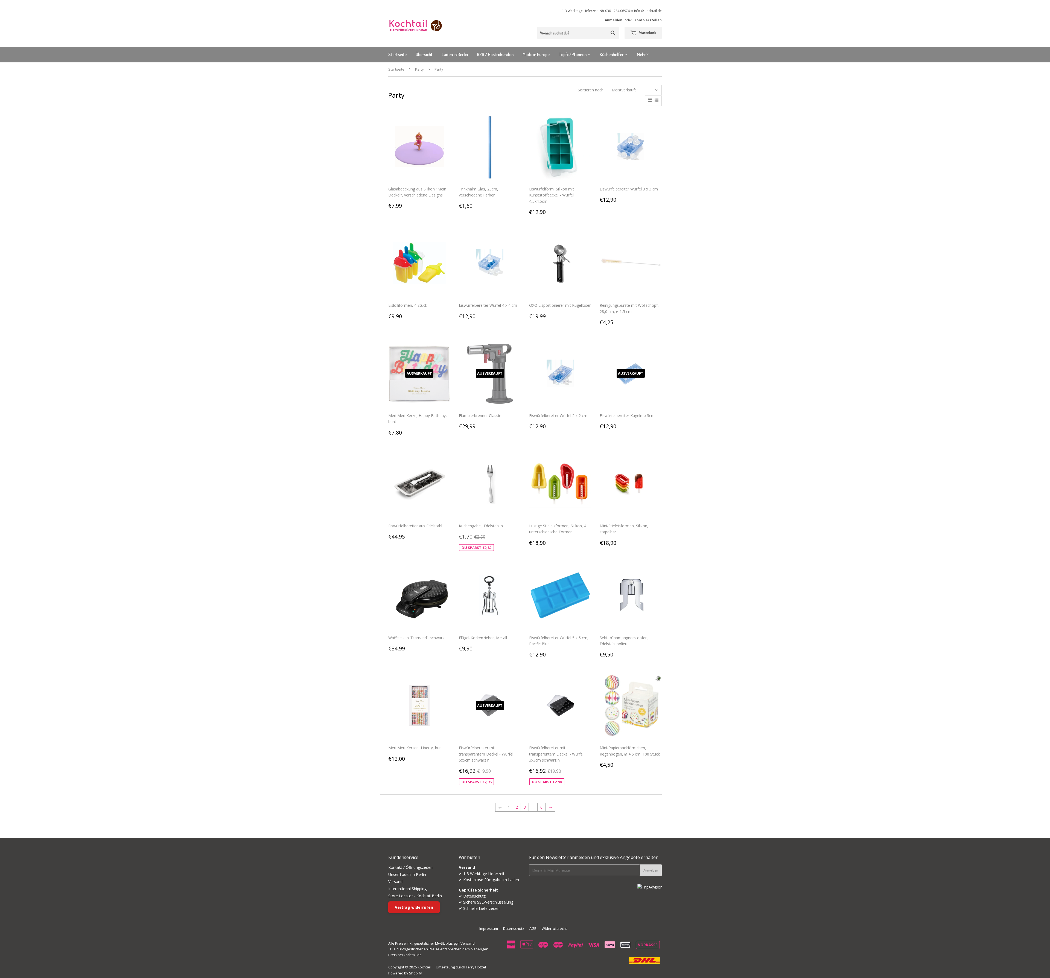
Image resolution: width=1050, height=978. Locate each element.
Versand (395, 881)
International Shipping (407, 888)
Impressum (488, 928)
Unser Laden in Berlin (407, 874)
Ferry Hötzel (476, 967)
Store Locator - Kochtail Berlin (415, 895)
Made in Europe (536, 54)
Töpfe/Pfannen (573, 54)
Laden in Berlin (455, 54)
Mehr (641, 54)
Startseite (397, 54)
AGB (532, 928)
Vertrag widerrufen (414, 907)
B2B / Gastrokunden (495, 54)
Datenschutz (513, 928)
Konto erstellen (648, 20)
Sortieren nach (590, 89)
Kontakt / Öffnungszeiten (410, 867)
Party (419, 69)
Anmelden (613, 20)
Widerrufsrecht (554, 928)
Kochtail (424, 967)
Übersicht (424, 54)
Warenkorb (647, 32)
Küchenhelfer (612, 54)
